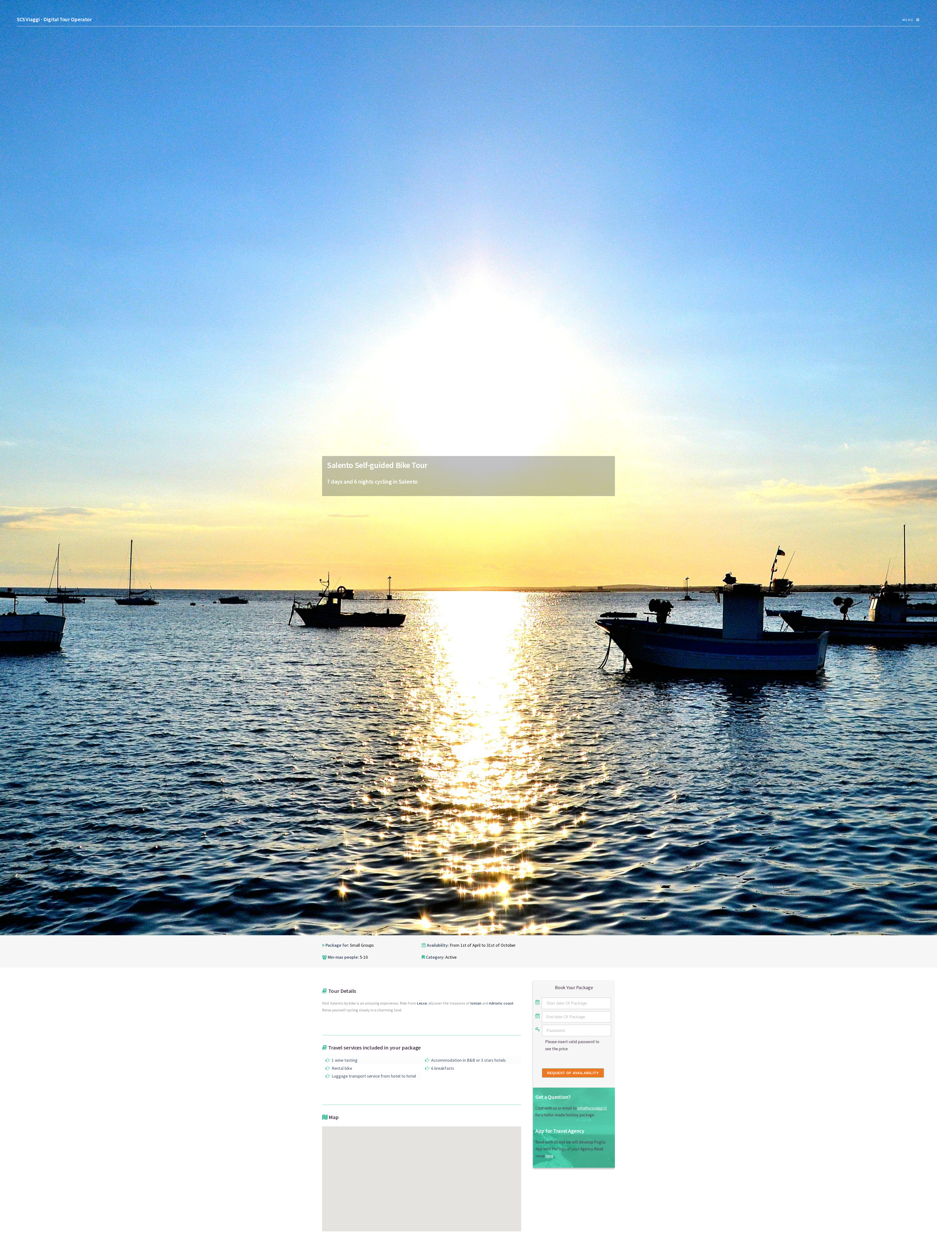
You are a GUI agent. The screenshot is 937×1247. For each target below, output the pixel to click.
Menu (908, 20)
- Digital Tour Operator (54, 19)
